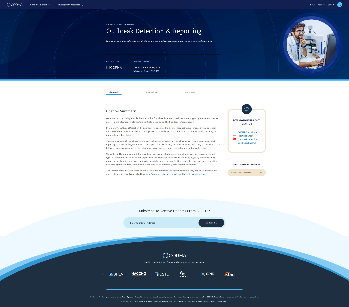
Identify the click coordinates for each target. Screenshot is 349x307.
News (312, 5)
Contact (331, 5)
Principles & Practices (40, 5)
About (320, 5)
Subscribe (211, 222)
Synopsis (113, 93)
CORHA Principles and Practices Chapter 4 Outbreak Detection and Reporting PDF (248, 137)
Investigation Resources (69, 5)
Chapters (109, 24)
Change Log (151, 92)
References (189, 92)
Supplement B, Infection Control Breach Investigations (178, 174)
